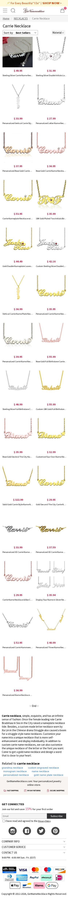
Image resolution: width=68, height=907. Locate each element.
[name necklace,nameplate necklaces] (34, 10)
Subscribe (57, 816)
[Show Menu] (5, 10)
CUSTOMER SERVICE (14, 847)
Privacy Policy (44, 821)
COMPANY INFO (11, 841)
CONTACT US (9, 852)
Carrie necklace (11, 715)
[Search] (13, 10)
